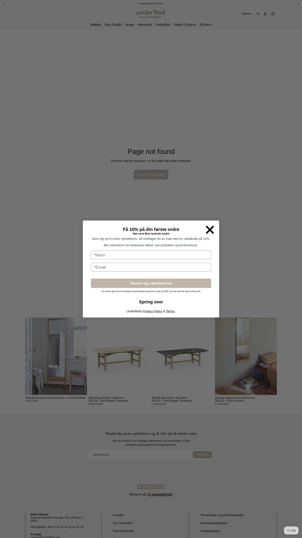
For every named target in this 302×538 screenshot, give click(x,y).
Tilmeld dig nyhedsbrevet (151, 291)
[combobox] (97, 279)
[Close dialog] (210, 220)
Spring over (151, 311)
